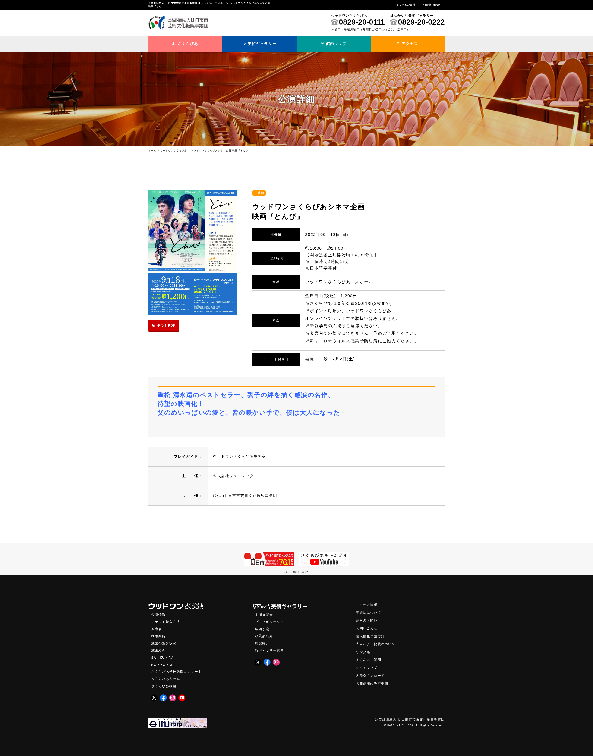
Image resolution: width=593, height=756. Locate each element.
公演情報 (158, 614)
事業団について (368, 612)
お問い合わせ (433, 4)
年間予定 (262, 629)
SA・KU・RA (162, 657)
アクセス (409, 44)
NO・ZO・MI (162, 665)
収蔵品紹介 (264, 636)
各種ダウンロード (370, 675)
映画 (261, 192)
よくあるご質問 (406, 4)
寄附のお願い (367, 620)
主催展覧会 (264, 614)
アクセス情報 (367, 605)
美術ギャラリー (261, 44)
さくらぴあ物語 (164, 686)
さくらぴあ (187, 44)
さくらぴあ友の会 (165, 679)
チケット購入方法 (165, 622)
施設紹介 (158, 650)
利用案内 (158, 636)
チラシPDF (166, 325)
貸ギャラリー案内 (269, 650)
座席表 (156, 629)
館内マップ (336, 44)
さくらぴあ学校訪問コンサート (176, 671)
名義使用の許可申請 (372, 683)
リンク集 (363, 652)
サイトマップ (367, 668)
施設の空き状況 (164, 643)
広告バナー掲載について (376, 644)
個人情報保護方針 (370, 636)
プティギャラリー (269, 622)
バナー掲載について (296, 572)
